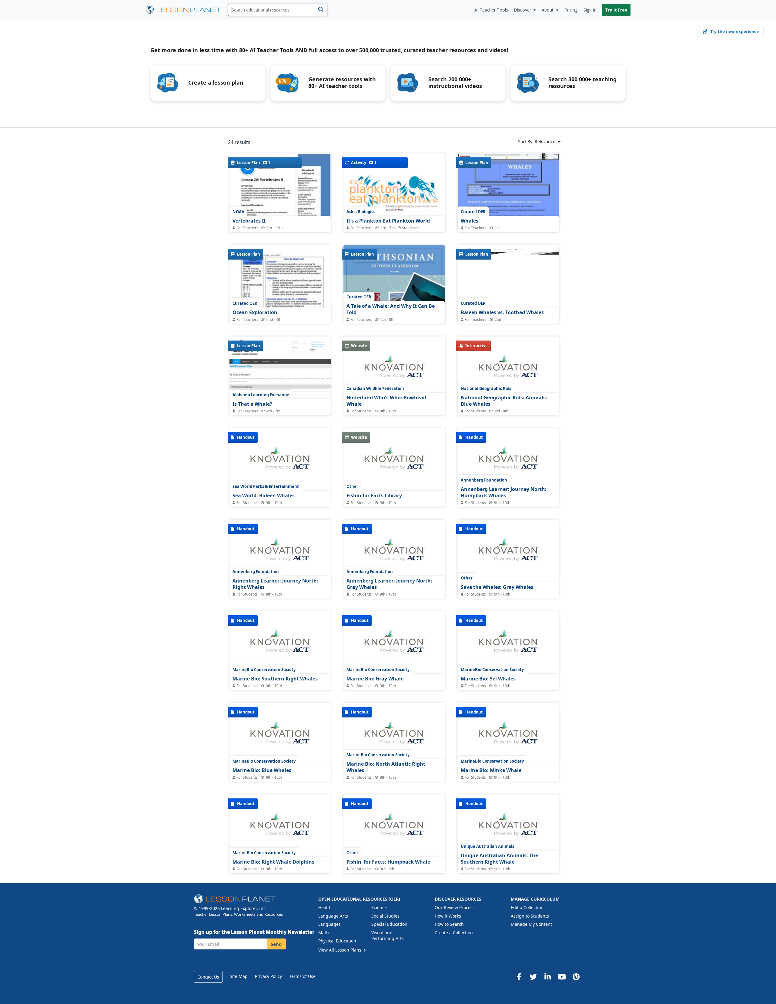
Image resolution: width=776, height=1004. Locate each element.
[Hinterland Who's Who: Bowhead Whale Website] (394, 369)
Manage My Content (531, 924)
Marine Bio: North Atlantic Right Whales (385, 767)
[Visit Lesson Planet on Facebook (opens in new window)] (519, 977)
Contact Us (208, 977)
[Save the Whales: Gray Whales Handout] (508, 552)
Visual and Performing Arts (387, 936)
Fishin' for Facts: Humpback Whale (388, 861)
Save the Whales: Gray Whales (497, 587)
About (548, 10)
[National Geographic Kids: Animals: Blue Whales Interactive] (508, 369)
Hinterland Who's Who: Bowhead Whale (386, 401)
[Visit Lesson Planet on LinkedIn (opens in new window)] (547, 977)
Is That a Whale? (252, 404)
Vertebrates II (249, 220)
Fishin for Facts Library (374, 495)
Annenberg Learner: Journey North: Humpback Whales (504, 492)
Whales (469, 220)
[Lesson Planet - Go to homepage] (187, 10)
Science (379, 907)
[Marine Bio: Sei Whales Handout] (508, 644)
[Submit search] (320, 10)
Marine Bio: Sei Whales (488, 678)
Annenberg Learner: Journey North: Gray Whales (389, 584)
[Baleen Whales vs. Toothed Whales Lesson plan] (508, 283)
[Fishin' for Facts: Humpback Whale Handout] (394, 827)
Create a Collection (454, 932)
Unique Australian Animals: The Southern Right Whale (499, 858)
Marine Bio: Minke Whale (491, 770)
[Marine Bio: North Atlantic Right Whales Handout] (394, 736)
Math (323, 932)
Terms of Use (302, 976)
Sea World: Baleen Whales (263, 495)
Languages (329, 924)
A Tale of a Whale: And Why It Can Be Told (390, 309)
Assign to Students (530, 916)
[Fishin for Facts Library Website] (394, 461)
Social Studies (385, 916)
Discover (522, 10)
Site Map (239, 976)
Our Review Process (455, 907)
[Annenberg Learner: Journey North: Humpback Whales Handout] (508, 461)
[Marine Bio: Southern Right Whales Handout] (280, 644)
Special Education (389, 924)
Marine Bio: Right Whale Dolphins (273, 861)
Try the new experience (734, 31)
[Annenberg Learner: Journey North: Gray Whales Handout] (394, 552)
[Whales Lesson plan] (508, 191)
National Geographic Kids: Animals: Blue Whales (504, 401)
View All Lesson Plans (340, 950)
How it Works (448, 916)
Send (276, 944)
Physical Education (337, 941)
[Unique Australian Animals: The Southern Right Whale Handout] (508, 827)
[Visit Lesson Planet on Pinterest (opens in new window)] (576, 977)
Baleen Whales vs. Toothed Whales (502, 312)
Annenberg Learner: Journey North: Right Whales (275, 584)
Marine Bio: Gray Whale (374, 678)
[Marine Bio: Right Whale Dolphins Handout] (280, 827)
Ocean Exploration (254, 312)
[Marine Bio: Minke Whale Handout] (508, 736)
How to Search (449, 924)
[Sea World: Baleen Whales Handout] (280, 461)
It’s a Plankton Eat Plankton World (388, 220)
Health (325, 907)
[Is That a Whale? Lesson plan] (280, 373)
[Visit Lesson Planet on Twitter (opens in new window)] (533, 977)
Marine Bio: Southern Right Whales (275, 678)
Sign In (590, 10)
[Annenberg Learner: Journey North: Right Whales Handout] (280, 552)
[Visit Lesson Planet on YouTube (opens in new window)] (562, 977)
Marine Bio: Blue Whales (261, 770)
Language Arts (333, 916)
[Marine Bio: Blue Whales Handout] (280, 736)
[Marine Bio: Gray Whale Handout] (394, 644)
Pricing (570, 10)
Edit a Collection (527, 907)
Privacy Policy (268, 976)
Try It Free (616, 10)
